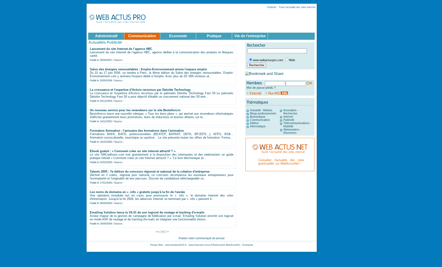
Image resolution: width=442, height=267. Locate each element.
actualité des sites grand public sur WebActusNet (281, 161)
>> (167, 231)
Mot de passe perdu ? (261, 87)
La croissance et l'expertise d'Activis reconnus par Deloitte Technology (140, 89)
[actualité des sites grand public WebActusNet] (280, 156)
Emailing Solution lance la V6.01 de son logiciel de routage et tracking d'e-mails (147, 212)
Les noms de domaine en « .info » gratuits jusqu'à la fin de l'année (137, 192)
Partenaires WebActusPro (226, 245)
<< (157, 231)
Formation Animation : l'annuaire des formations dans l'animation (137, 130)
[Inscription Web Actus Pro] (255, 93)
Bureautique (257, 116)
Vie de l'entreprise (250, 36)
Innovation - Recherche (290, 112)
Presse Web (156, 245)
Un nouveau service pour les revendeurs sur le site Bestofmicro (135, 110)
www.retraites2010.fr (175, 245)
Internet (288, 116)
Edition (254, 123)
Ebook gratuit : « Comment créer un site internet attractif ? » (132, 151)
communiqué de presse (210, 238)
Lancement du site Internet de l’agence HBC (121, 49)
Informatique (258, 126)
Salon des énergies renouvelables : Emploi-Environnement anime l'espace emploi (148, 69)
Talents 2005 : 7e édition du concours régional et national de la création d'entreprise (149, 171)
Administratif (106, 36)
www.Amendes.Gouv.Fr (201, 245)
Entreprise (247, 245)
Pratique (214, 36)
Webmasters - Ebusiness (292, 131)
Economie (178, 36)
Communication (260, 120)
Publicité (288, 120)
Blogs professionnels (263, 113)
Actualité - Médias (261, 110)
